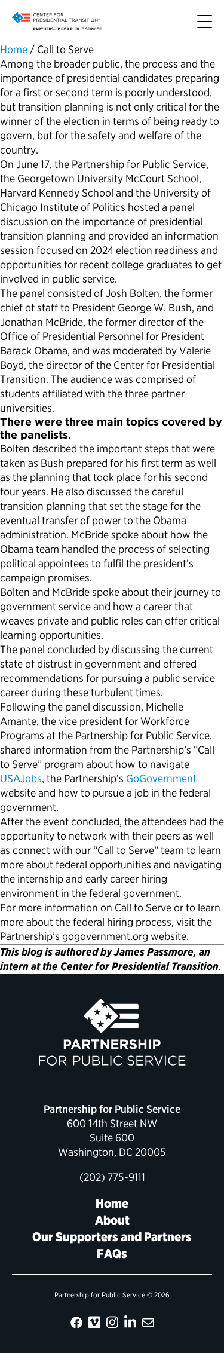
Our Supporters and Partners (112, 1236)
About (112, 1220)
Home (13, 49)
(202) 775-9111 (112, 1177)
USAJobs (21, 778)
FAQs (112, 1253)
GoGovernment (161, 778)
